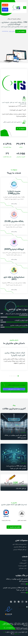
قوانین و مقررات (22, 565)
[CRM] (26, 601)
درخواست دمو (22, 31)
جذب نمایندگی (22, 568)
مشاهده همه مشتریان (15, 527)
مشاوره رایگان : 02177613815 (8, 31)
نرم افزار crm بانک (21, 488)
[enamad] (8, 611)
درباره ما (24, 560)
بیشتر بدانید (14, 203)
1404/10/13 (23, 485)
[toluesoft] (22, 601)
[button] (18, 375)
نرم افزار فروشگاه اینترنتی (19, 549)
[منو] (16, 7)
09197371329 (19, 629)
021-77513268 (16, 628)
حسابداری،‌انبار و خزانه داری (19, 544)
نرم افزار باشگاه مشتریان (20, 546)
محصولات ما (22, 128)
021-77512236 (9, 628)
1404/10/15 (23, 432)
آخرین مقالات (22, 563)
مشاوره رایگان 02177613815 (5, 9)
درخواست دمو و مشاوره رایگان (14, 389)
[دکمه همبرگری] (24, 7)
